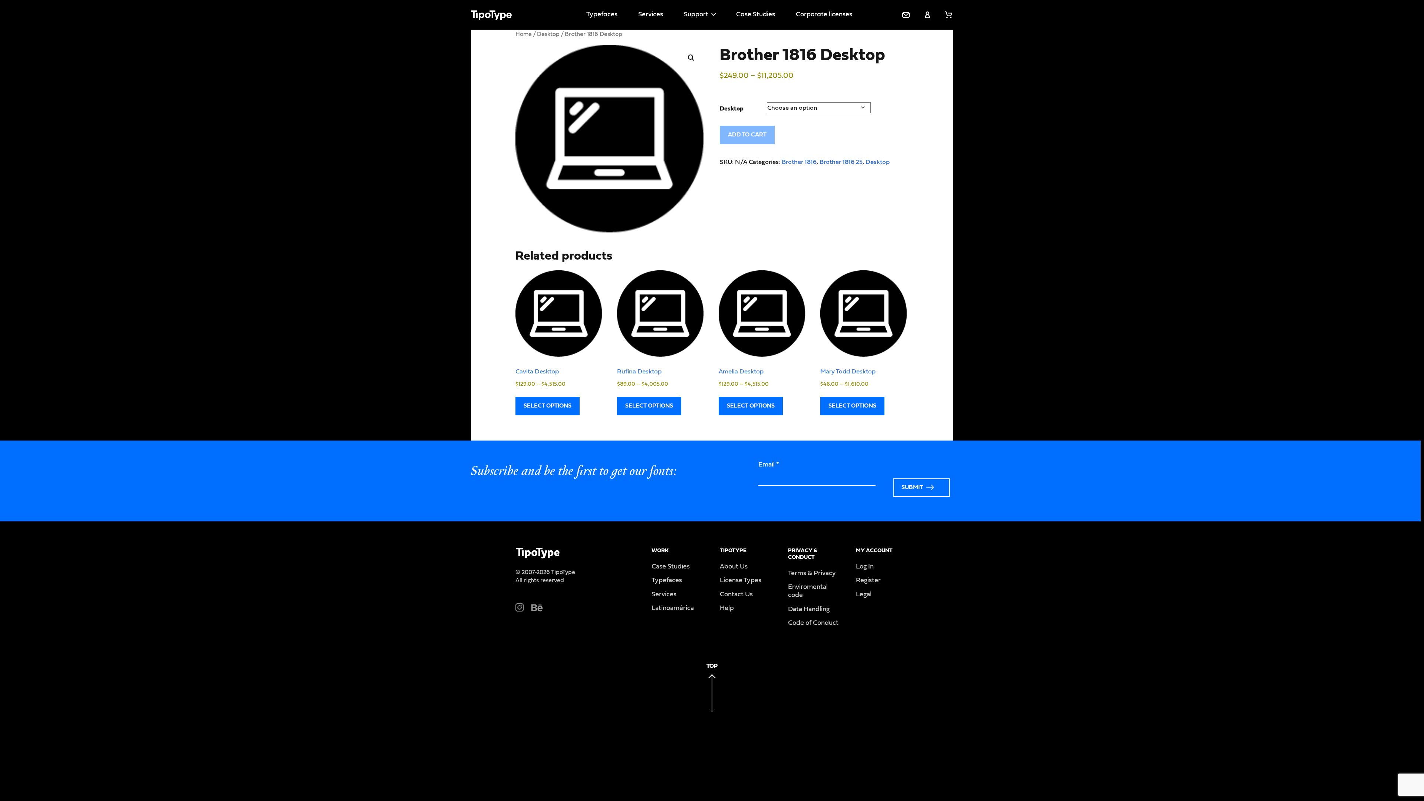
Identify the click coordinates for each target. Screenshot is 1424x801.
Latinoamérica (673, 608)
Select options (547, 406)
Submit (912, 487)
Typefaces (601, 14)
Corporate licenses (824, 14)
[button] (691, 58)
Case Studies (755, 14)
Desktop (548, 34)
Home (523, 34)
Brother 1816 (799, 162)
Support (696, 14)
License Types (740, 580)
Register (868, 580)
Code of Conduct (813, 623)
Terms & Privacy (812, 573)
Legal (863, 594)
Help (727, 608)
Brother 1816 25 (841, 162)
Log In (865, 566)
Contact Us (736, 594)
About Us (734, 566)
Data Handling (809, 609)
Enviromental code (808, 591)
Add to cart (747, 135)
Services (650, 14)
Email (768, 464)
